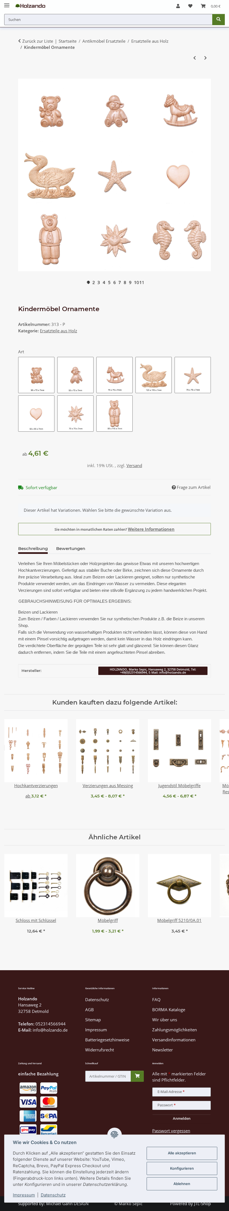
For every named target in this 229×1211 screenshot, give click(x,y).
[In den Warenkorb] (22, 76)
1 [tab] (88, 282)
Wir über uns (164, 1019)
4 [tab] (104, 282)
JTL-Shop (202, 1203)
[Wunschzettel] (190, 6)
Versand (134, 465)
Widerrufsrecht (99, 1050)
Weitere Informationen (151, 529)
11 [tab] (140, 282)
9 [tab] (130, 282)
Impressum (24, 1195)
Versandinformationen (173, 1039)
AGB (89, 1009)
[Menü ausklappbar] (6, 3)
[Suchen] (218, 19)
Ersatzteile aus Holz (58, 330)
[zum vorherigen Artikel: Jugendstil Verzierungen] (194, 58)
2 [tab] (93, 282)
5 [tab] (109, 282)
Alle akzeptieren (182, 1153)
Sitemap (93, 1019)
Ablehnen (181, 1183)
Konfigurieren (182, 1168)
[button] (178, 6)
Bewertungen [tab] (70, 548)
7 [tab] (119, 282)
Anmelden (181, 1118)
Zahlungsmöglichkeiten (174, 1029)
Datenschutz (53, 1195)
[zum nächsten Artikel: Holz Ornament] (205, 58)
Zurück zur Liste (37, 41)
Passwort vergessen (171, 1130)
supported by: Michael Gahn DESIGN (53, 1203)
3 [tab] (98, 282)
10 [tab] (135, 282)
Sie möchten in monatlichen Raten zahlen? (114, 529)
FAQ (156, 999)
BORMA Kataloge (168, 1009)
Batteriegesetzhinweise (107, 1039)
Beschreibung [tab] (33, 548)
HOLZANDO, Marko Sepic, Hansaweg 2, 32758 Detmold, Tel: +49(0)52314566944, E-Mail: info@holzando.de (153, 670)
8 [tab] (125, 282)
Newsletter (162, 1050)
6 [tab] (114, 282)
